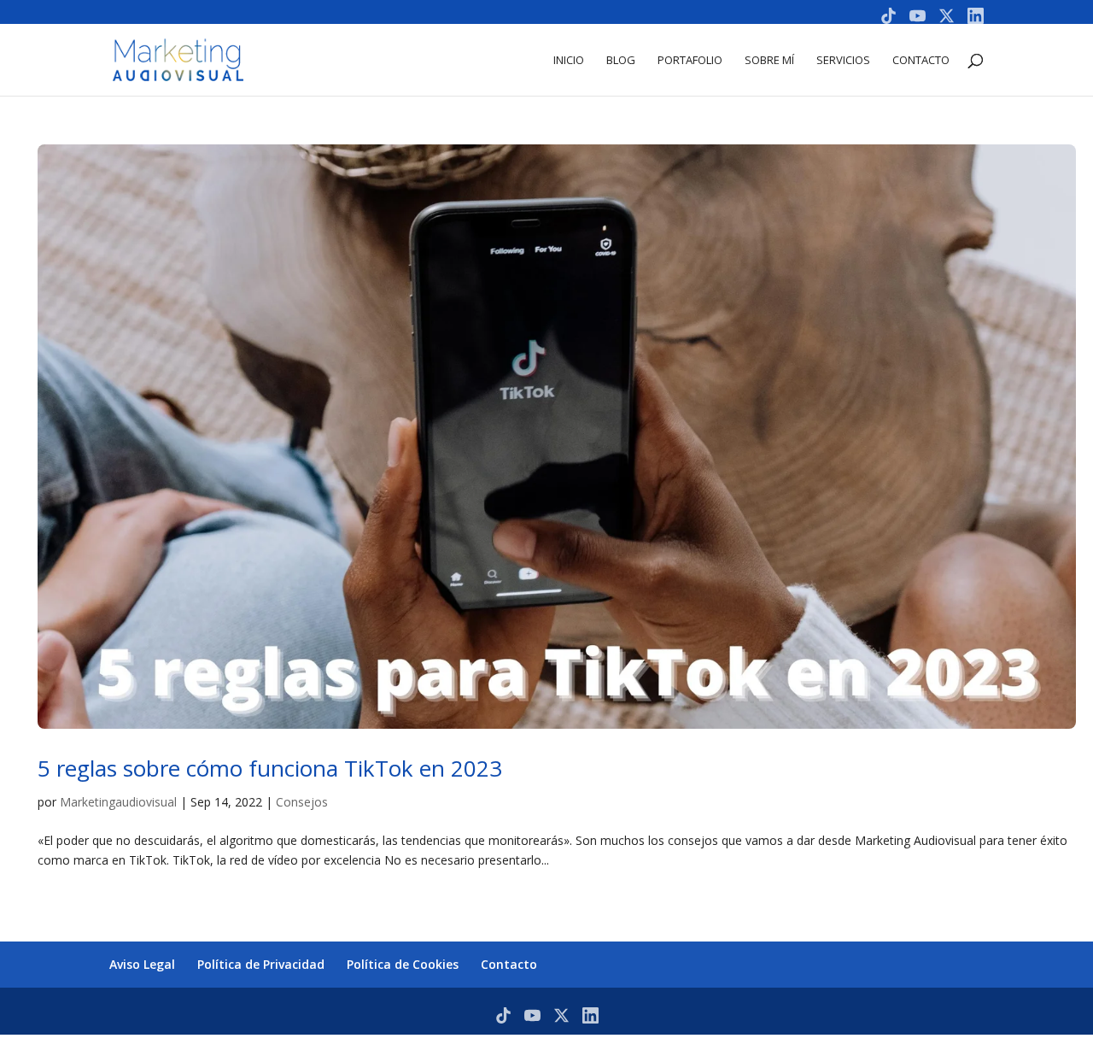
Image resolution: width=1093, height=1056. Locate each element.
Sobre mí (769, 60)
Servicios (843, 60)
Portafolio (690, 60)
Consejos (302, 802)
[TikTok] (888, 16)
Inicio (568, 60)
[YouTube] (917, 16)
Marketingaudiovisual (118, 802)
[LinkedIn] (975, 16)
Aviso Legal (142, 964)
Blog (620, 60)
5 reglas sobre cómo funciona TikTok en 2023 (270, 768)
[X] (946, 16)
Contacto (921, 60)
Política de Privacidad (260, 964)
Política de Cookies (403, 964)
